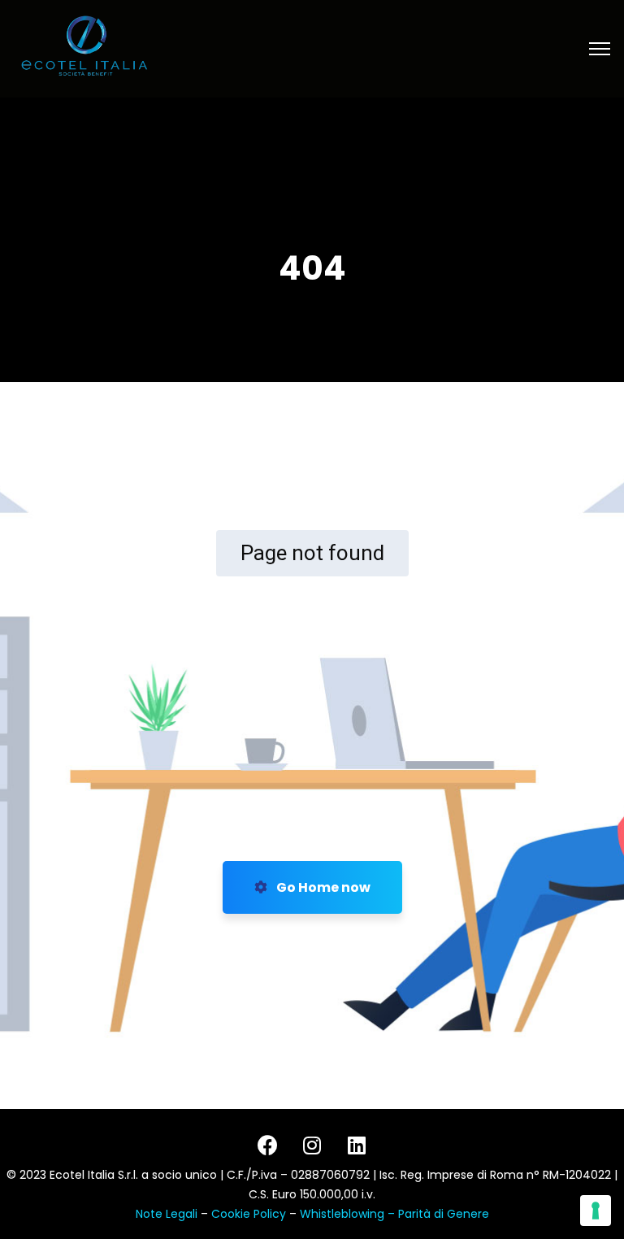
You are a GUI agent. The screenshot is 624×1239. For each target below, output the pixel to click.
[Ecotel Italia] (84, 47)
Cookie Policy (250, 1214)
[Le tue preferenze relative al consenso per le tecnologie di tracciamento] (595, 1210)
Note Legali (166, 1214)
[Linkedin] (356, 1144)
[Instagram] (312, 1144)
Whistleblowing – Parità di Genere (394, 1214)
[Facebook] (267, 1144)
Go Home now (322, 887)
